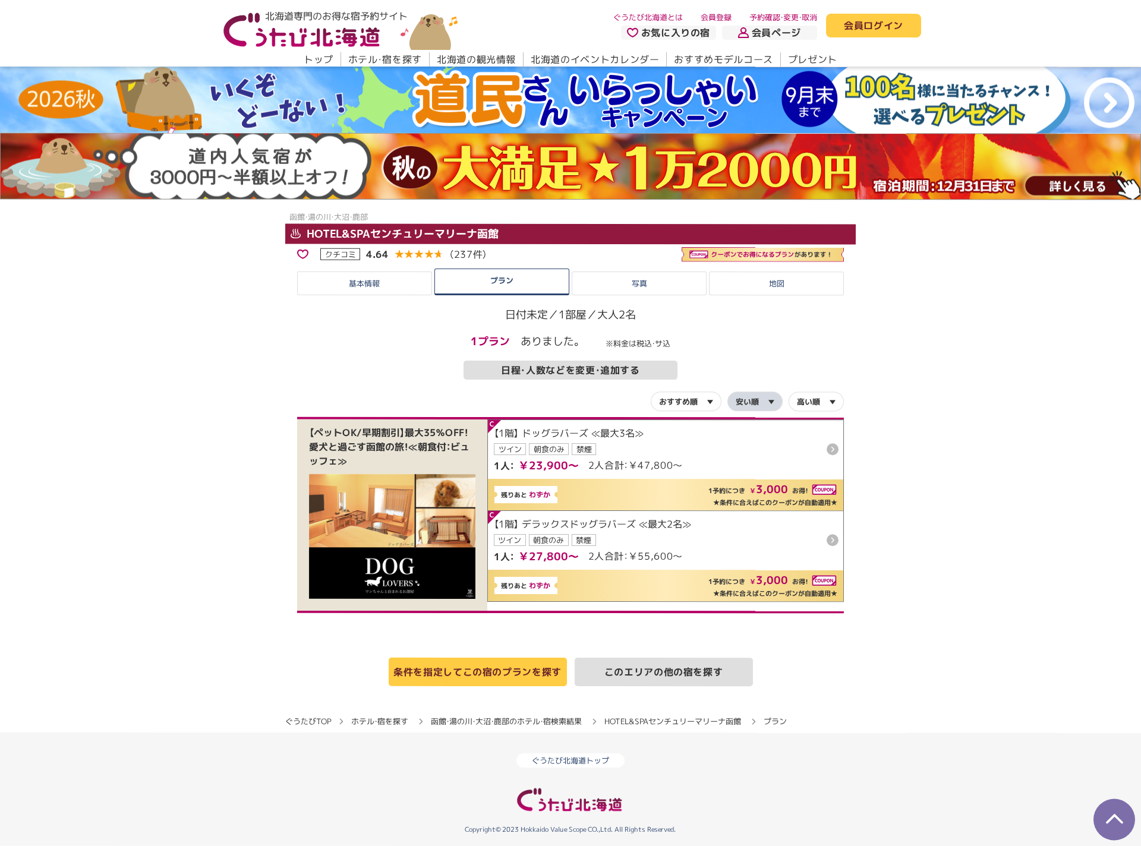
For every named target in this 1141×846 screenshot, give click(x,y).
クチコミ (340, 253)
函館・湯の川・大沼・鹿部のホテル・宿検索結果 (506, 721)
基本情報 (364, 283)
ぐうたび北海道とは (648, 17)
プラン (501, 280)
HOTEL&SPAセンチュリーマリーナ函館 (401, 233)
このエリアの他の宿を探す (663, 671)
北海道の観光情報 (476, 59)
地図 (776, 283)
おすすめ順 (678, 401)
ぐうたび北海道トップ (570, 760)
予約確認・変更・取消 (783, 17)
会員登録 (716, 17)
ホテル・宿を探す (385, 59)
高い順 (808, 401)
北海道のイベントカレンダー (595, 59)
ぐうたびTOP (308, 720)
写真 (639, 283)
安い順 (747, 401)
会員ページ (776, 32)
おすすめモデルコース (723, 59)
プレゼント (812, 59)
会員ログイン (873, 26)
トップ (318, 59)
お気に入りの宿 (675, 32)
